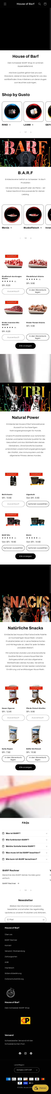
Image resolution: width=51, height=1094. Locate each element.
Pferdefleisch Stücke (35, 276)
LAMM (27, 125)
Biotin (28, 535)
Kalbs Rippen (7, 749)
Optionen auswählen (38, 504)
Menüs (5, 228)
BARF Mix (6, 535)
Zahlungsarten (11, 957)
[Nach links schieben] (20, 132)
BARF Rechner (9, 883)
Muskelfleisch (31, 228)
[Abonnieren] (43, 920)
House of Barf (29, 1087)
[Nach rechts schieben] (30, 132)
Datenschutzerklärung (14, 979)
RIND (5, 125)
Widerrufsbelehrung (13, 973)
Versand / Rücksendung (15, 951)
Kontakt (8, 945)
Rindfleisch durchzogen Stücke (12, 277)
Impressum (9, 968)
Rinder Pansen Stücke (35, 323)
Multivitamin (7, 494)
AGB (7, 962)
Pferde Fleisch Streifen (35, 708)
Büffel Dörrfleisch (33, 749)
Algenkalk (30, 494)
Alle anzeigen (25, 346)
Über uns (8, 934)
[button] (5, 4)
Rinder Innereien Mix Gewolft (10, 324)
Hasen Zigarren (8, 708)
